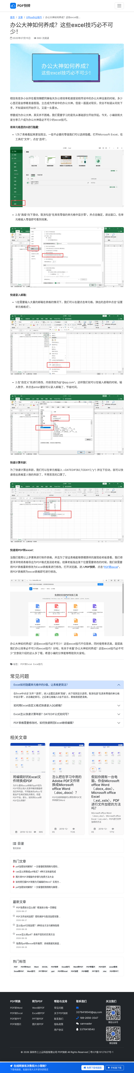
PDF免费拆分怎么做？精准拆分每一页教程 (36, 907)
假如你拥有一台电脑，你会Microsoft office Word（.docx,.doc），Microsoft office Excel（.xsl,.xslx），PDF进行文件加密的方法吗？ (106, 792)
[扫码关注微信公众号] (113, 1012)
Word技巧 (31, 971)
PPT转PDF (43, 971)
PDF (15, 967)
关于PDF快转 (61, 1013)
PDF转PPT (114, 971)
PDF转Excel (26, 664)
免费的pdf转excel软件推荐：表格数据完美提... (38, 943)
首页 (12, 17)
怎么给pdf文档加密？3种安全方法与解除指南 (37, 925)
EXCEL (45, 967)
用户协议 (58, 1029)
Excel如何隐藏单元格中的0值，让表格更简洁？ (41, 684)
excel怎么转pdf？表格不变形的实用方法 (35, 934)
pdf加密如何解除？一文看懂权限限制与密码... (37, 866)
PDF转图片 (90, 967)
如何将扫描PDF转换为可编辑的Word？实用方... (38, 882)
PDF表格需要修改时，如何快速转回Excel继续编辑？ (44, 722)
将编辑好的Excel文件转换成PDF (27, 779)
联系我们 (58, 1018)
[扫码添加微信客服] (113, 1033)
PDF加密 (74, 971)
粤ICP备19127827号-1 (101, 1052)
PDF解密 (85, 971)
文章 (20, 17)
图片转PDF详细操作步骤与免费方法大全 (35, 876)
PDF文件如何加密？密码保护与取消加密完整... (38, 916)
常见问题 (58, 1007)
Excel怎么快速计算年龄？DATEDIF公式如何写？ (42, 714)
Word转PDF (78, 967)
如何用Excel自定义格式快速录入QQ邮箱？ (38, 705)
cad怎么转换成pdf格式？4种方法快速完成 (36, 871)
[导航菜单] (119, 5)
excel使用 (113, 967)
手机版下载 (115, 1067)
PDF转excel (111, 567)
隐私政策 (58, 1024)
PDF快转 (54, 967)
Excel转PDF (19, 971)
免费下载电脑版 (94, 1067)
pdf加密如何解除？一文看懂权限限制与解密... (37, 887)
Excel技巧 (38, 664)
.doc (104, 971)
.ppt (52, 971)
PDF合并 (102, 967)
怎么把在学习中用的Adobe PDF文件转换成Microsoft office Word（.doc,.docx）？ (67, 785)
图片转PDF (37, 1024)
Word (36, 967)
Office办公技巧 (34, 17)
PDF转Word (26, 967)
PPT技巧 (95, 971)
